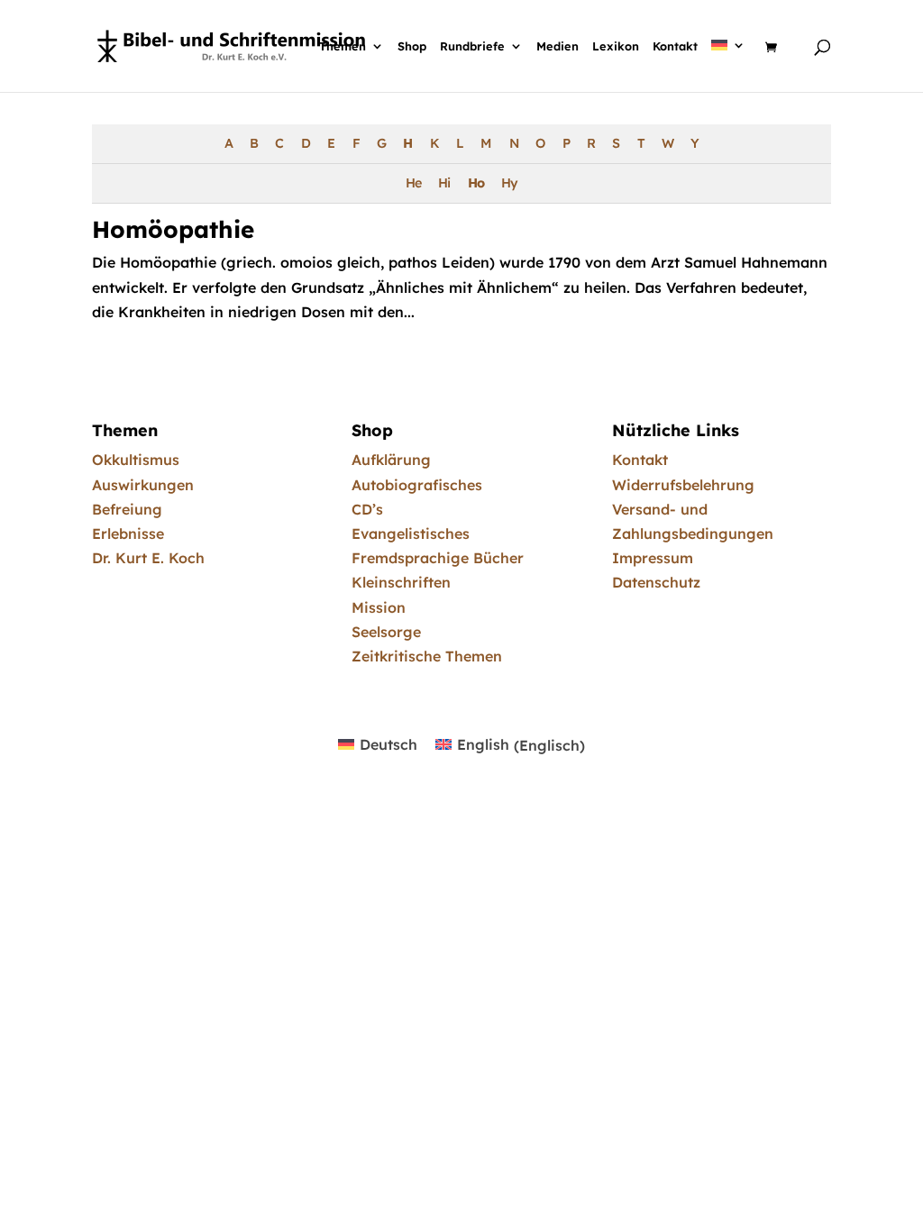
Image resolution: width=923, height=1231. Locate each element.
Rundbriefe (472, 47)
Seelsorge (386, 632)
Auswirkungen (143, 485)
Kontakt (675, 47)
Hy (509, 183)
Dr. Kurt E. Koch (148, 558)
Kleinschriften (401, 582)
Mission (379, 607)
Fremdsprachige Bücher (438, 558)
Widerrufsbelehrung (683, 485)
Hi (444, 183)
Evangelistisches (411, 533)
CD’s (367, 509)
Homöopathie (173, 229)
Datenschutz (656, 582)
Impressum (652, 558)
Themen (342, 47)
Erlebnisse (128, 533)
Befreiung (127, 509)
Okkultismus (135, 460)
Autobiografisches (417, 485)
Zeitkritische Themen (427, 656)
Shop (412, 47)
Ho (476, 183)
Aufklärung (391, 460)
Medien (557, 47)
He (413, 183)
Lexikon (615, 47)
